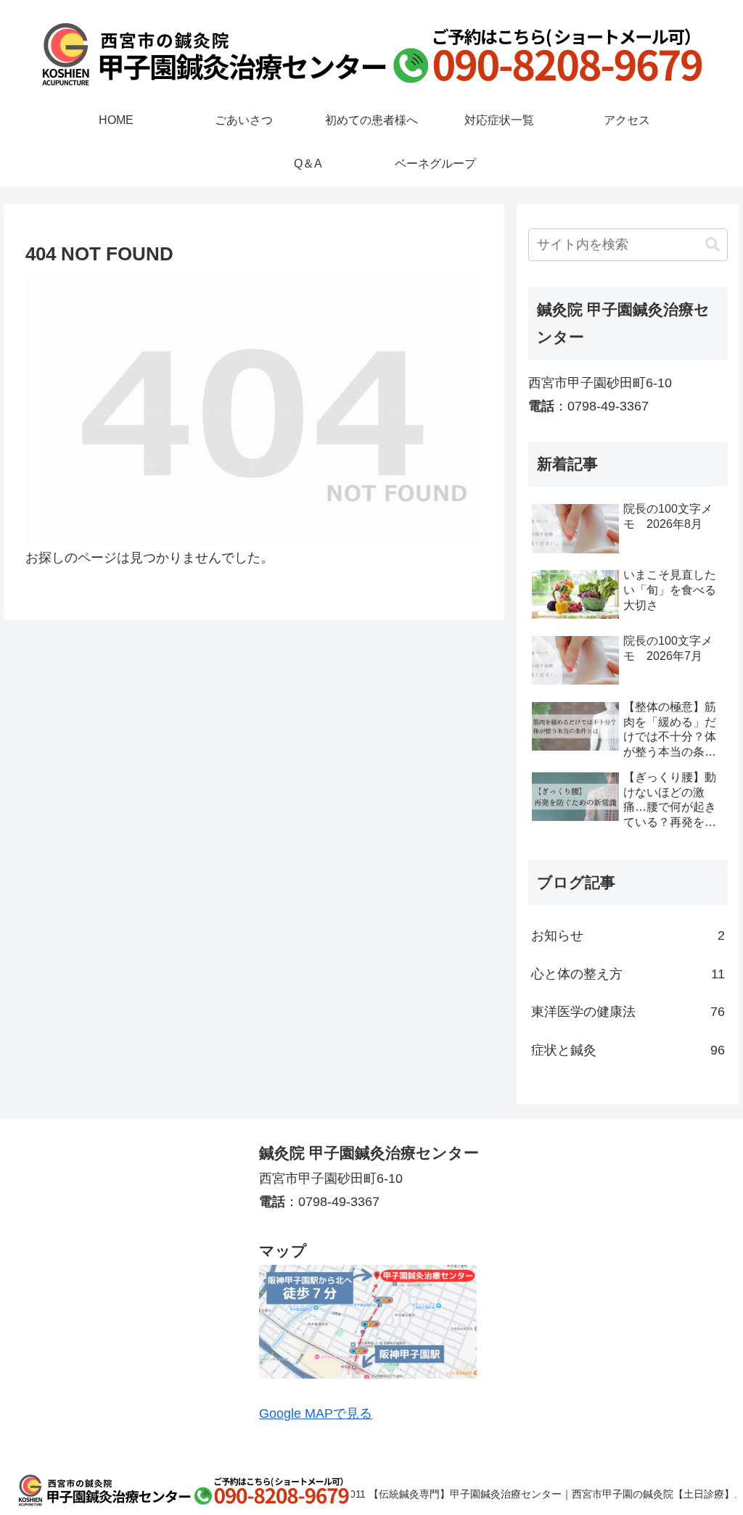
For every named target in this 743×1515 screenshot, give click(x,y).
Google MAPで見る (315, 1413)
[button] (712, 244)
